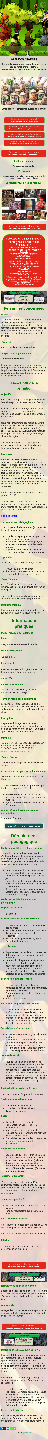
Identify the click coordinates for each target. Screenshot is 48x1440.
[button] (24, 48)
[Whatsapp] (11, 1428)
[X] (4, 1428)
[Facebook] (1, 1428)
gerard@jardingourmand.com (15, 751)
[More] (14, 1428)
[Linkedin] (8, 1428)
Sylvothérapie (24, 1433)
